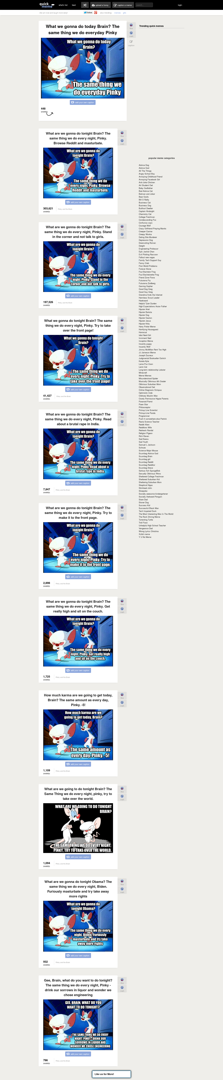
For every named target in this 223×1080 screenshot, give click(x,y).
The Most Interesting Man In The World (156, 513)
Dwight (142, 245)
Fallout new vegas (147, 257)
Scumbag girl (144, 459)
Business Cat (145, 202)
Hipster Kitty (144, 323)
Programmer (144, 415)
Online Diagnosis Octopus (150, 389)
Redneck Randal (146, 430)
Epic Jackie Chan (146, 251)
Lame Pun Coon (146, 364)
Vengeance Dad (146, 528)
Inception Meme (146, 340)
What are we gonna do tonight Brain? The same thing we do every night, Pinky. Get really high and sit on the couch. (78, 606)
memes (117, 12)
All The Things (145, 170)
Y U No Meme (145, 537)
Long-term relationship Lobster (152, 369)
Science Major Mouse (148, 450)
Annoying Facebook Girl (149, 179)
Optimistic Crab (145, 392)
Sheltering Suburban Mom (150, 482)
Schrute (142, 447)
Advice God (144, 167)
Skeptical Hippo (146, 485)
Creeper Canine (145, 231)
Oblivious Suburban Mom (150, 384)
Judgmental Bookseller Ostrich (152, 358)
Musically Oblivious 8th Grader (152, 381)
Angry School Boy (147, 173)
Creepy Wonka (145, 234)
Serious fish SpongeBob (149, 470)
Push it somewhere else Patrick (153, 418)
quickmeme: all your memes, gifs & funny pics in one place (47, 5)
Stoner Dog (144, 502)
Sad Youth (143, 441)
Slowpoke (143, 490)
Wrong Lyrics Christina (149, 531)
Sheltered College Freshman (151, 476)
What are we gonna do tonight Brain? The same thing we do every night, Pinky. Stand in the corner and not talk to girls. (78, 231)
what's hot (63, 4)
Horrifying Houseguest (148, 329)
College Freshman (147, 216)
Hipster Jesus (145, 320)
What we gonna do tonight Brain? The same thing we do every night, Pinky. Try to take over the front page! (78, 325)
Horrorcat (143, 332)
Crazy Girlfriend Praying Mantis (152, 228)
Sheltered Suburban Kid (149, 479)
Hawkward (143, 300)
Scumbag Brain (145, 456)
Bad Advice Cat (146, 191)
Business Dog (145, 205)
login (180, 4)
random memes (85, 5)
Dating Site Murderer (148, 237)
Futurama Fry (145, 280)
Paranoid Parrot (145, 401)
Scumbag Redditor (147, 464)
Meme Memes (145, 375)
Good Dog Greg (145, 289)
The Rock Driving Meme (149, 516)
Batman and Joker (147, 193)
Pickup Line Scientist (148, 410)
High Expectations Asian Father (153, 306)
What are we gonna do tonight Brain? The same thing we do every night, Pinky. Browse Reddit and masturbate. (78, 138)
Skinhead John (145, 488)
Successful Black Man (149, 508)
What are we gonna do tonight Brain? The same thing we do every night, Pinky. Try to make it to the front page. (78, 512)
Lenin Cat (143, 366)
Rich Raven (144, 436)
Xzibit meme (144, 534)
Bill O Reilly (144, 199)
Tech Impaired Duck (147, 511)
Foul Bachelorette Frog (149, 274)
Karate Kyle (144, 361)
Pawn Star (143, 404)
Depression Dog (146, 240)
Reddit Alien (144, 424)
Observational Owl (147, 387)
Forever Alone (145, 268)
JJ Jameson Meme (147, 352)
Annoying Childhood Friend (150, 176)
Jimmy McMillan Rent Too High (152, 349)
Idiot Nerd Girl (145, 335)
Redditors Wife (145, 427)
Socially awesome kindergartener (153, 493)
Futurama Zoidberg (147, 283)
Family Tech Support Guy (150, 260)
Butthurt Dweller (146, 208)
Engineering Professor (148, 248)
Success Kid (144, 505)
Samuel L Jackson (147, 444)
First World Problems (148, 265)
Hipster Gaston (145, 317)
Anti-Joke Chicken (147, 182)
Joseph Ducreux (146, 355)
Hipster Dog (144, 315)
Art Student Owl (146, 185)
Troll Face (143, 522)
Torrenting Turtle (146, 519)
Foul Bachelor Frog (147, 271)
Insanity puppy (145, 343)
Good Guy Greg (146, 291)
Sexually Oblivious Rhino (150, 473)
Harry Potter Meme (147, 326)
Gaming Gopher (146, 286)
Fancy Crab (144, 263)
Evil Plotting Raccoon (148, 254)
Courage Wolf (145, 225)
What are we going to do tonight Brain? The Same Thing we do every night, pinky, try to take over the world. (78, 793)
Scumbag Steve (146, 467)
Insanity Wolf (144, 346)
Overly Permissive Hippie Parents (154, 398)
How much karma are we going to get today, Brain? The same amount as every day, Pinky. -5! (78, 700)
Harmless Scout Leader (149, 297)
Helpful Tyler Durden (148, 303)
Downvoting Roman (147, 242)
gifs (124, 12)
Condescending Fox (147, 219)
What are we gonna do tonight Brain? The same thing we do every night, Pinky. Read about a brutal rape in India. (78, 419)
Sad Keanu (144, 438)
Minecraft (143, 372)
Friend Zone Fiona (147, 277)
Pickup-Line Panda (147, 413)
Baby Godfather (146, 188)
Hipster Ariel (144, 309)
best (74, 4)
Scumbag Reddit (146, 462)
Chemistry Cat (145, 214)
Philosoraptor (144, 407)
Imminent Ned (145, 338)
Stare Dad (143, 499)
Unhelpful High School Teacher (152, 525)
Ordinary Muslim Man (148, 395)
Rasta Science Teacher (149, 421)
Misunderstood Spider (148, 378)
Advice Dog (144, 165)
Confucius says (145, 222)
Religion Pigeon (145, 433)
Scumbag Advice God (148, 453)
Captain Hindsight (146, 211)
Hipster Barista (145, 312)
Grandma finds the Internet (150, 294)
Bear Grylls (144, 196)
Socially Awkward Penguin (150, 496)
